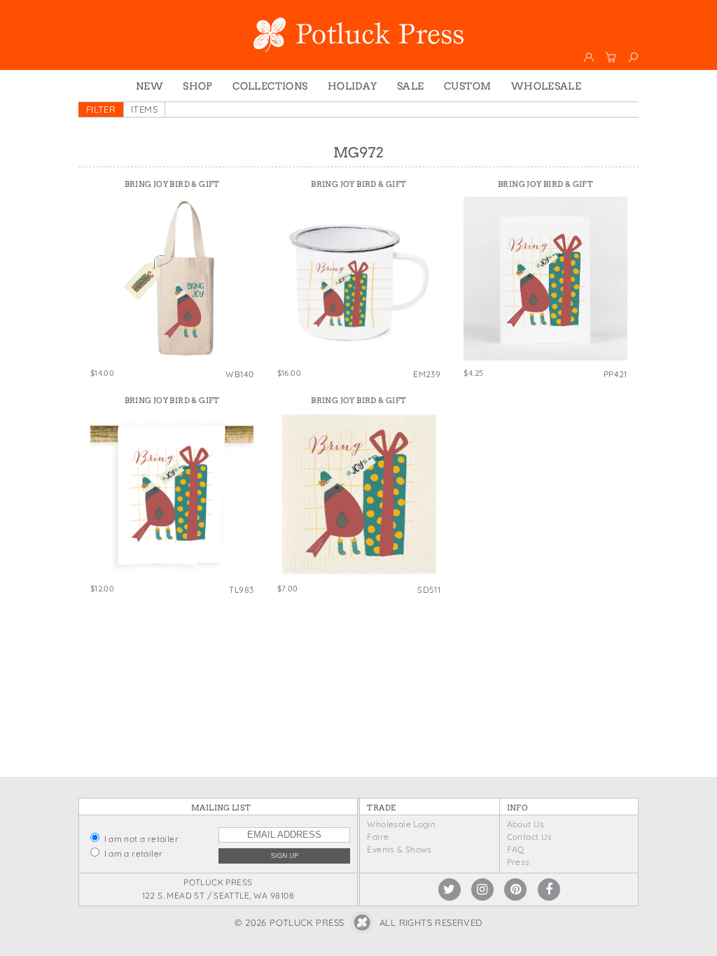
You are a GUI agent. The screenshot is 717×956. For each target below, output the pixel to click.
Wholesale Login (401, 824)
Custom (467, 86)
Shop (198, 86)
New (149, 86)
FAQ (515, 849)
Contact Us (529, 836)
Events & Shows (399, 849)
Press (518, 862)
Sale (410, 86)
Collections (269, 86)
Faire (378, 836)
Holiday (352, 86)
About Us (526, 824)
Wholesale (546, 86)
